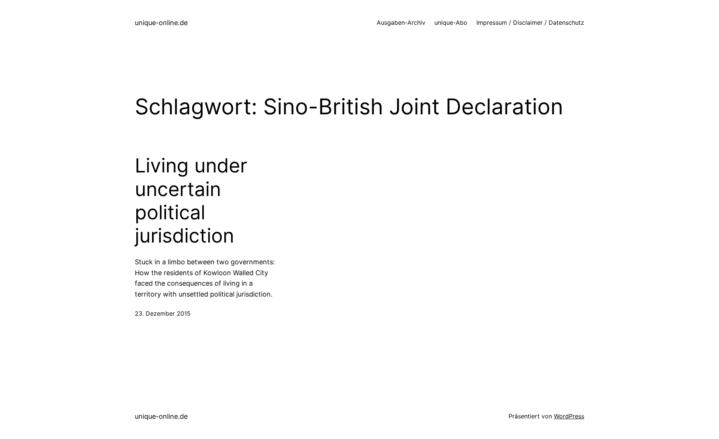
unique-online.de (161, 23)
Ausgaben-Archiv (401, 22)
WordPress (569, 416)
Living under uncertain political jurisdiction (191, 200)
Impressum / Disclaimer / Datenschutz (530, 22)
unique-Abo (450, 22)
